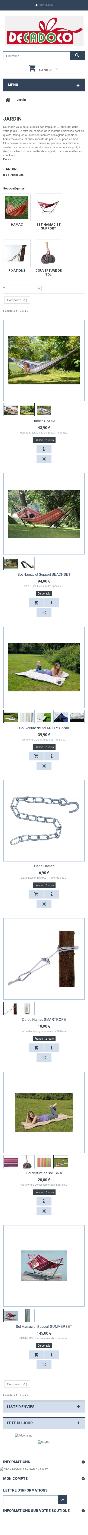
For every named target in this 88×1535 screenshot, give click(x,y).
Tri (5, 288)
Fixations (17, 271)
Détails (7, 159)
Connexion (46, 5)
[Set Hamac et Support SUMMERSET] (44, 1266)
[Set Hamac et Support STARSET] (10, 564)
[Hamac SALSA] (44, 360)
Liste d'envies (21, 1406)
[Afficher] (44, 449)
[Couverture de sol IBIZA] (44, 1112)
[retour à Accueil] (7, 99)
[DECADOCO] (44, 31)
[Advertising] (23, 1435)
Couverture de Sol (48, 272)
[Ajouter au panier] (36, 602)
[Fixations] (17, 253)
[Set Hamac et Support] (48, 207)
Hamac (17, 225)
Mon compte (15, 1478)
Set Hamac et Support (49, 226)
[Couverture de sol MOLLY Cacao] (44, 667)
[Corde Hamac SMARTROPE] (44, 959)
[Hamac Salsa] (10, 410)
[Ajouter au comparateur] (44, 459)
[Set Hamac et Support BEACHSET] (44, 513)
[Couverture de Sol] (48, 253)
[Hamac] (17, 207)
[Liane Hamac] (44, 820)
